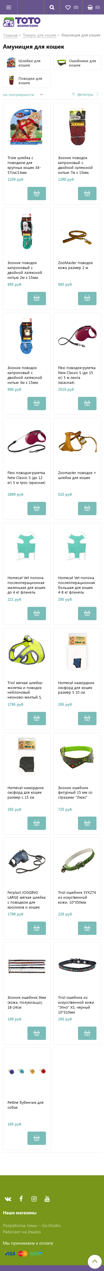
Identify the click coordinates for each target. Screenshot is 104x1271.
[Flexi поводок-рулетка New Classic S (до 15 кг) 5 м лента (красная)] (77, 336)
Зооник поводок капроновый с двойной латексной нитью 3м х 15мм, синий (25, 374)
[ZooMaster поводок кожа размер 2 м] (77, 231)
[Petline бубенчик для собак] (27, 1071)
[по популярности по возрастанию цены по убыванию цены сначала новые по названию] (23, 94)
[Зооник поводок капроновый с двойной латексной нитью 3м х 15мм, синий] (27, 336)
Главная (10, 35)
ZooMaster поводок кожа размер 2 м (75, 265)
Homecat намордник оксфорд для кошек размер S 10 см (76, 687)
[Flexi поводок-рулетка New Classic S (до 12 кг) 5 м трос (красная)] (27, 441)
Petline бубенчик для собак (26, 1105)
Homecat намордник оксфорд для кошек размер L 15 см (26, 792)
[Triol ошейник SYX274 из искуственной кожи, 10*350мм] (77, 861)
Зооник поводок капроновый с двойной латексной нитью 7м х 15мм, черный (75, 164)
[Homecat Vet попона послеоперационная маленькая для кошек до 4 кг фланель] (27, 546)
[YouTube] (47, 1199)
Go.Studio (51, 1225)
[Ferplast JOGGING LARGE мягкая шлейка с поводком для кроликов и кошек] (27, 861)
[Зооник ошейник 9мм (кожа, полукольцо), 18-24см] (27, 966)
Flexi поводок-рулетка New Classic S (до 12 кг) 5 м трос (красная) (26, 477)
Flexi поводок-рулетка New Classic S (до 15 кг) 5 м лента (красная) (77, 374)
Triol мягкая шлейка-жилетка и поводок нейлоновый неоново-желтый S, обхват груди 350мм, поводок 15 (25, 689)
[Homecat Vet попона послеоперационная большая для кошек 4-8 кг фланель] (77, 546)
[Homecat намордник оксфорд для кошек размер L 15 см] (27, 756)
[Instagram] (34, 1199)
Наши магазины (19, 1212)
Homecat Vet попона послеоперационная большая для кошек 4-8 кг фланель (76, 584)
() (97, 7)
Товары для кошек (39, 35)
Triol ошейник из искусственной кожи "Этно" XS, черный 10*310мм (76, 1004)
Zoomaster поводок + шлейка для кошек (77, 475)
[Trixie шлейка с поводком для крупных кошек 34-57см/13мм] (27, 126)
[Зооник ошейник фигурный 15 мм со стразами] (77, 756)
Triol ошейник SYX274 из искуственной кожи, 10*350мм (77, 897)
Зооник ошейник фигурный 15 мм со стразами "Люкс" (75, 792)
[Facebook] (21, 1199)
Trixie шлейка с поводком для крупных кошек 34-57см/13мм (24, 164)
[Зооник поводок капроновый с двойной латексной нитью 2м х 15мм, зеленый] (27, 231)
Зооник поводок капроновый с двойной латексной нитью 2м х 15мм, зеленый (25, 269)
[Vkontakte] (8, 1199)
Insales (34, 1232)
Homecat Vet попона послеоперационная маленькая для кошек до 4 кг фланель (26, 584)
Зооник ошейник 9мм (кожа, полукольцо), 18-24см (27, 1002)
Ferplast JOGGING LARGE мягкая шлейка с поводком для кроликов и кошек (27, 899)
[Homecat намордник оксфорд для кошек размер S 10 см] (77, 651)
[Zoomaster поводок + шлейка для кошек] (77, 441)
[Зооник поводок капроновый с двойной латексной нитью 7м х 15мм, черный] (77, 126)
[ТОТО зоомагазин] (21, 23)
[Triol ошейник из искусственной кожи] (77, 966)
